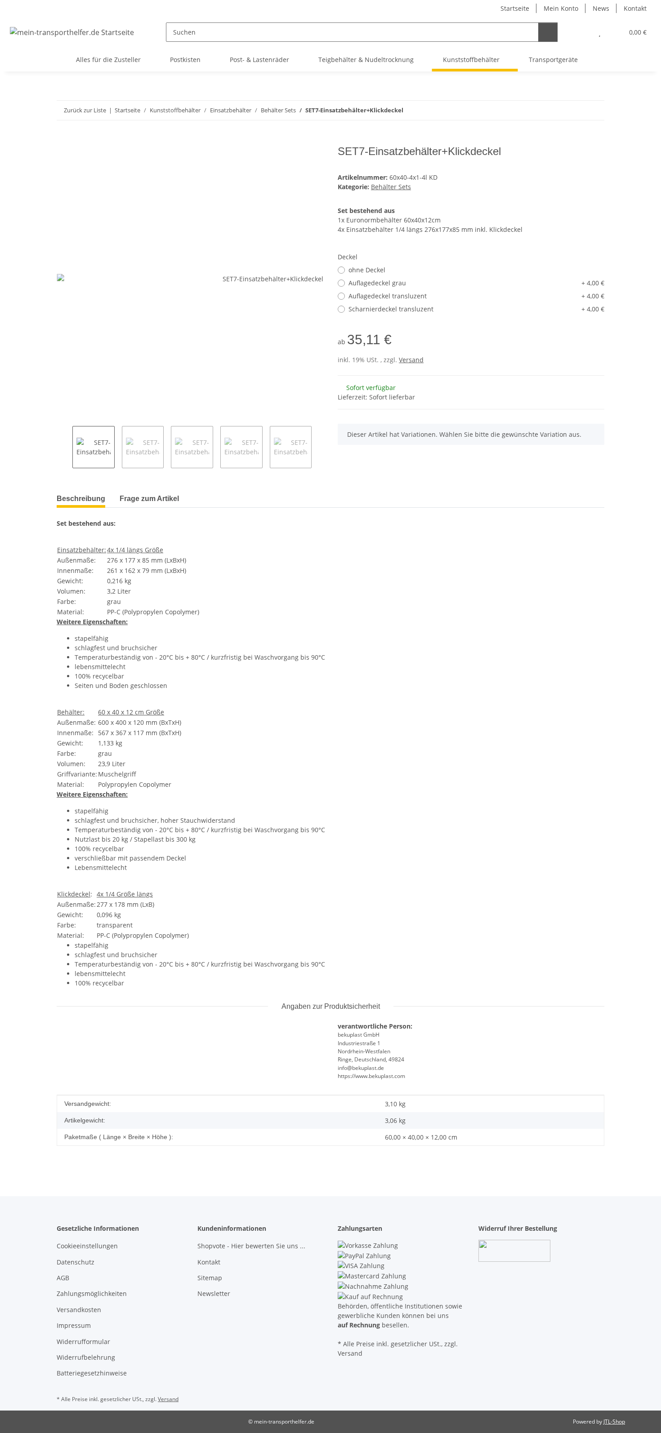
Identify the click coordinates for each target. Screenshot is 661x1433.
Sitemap (209, 1277)
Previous (64, 447)
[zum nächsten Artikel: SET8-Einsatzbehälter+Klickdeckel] (594, 110)
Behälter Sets (391, 186)
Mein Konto (561, 8)
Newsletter (213, 1293)
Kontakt (635, 8)
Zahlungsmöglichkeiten (92, 1293)
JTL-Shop (614, 1421)
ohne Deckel (366, 270)
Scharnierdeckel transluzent (476, 309)
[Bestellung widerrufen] (514, 1250)
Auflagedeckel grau (476, 283)
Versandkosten (79, 1309)
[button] (581, 32)
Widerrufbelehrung (86, 1357)
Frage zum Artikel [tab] (149, 498)
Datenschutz (75, 1262)
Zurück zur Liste (85, 110)
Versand (411, 359)
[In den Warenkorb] (64, 140)
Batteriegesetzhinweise (92, 1373)
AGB (63, 1277)
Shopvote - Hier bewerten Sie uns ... (251, 1246)
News (601, 8)
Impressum (74, 1325)
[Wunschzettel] (599, 32)
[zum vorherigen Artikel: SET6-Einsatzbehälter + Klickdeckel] (575, 110)
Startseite (514, 8)
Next (319, 447)
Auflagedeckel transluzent (476, 296)
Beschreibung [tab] (81, 498)
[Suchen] (548, 32)
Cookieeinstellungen (87, 1246)
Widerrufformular (83, 1341)
